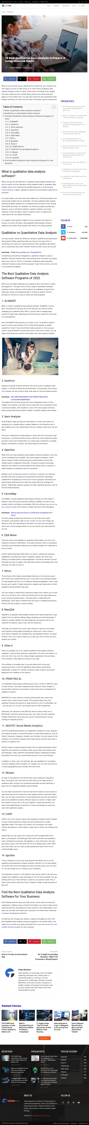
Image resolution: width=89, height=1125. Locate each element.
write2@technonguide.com (41, 1115)
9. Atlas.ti (13, 144)
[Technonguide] (7, 5)
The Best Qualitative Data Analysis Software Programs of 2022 (29, 117)
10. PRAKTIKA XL (17, 146)
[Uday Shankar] (7, 67)
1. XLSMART (13, 121)
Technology (23, 1020)
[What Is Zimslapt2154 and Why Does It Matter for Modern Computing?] (27, 1015)
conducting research (20, 474)
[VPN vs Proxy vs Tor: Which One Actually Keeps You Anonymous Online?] (35, 1070)
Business (40, 1020)
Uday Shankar (16, 68)
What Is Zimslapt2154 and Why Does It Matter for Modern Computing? (26, 1027)
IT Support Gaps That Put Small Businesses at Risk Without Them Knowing (74, 124)
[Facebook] (79, 1)
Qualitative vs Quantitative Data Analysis (22, 113)
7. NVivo (11, 138)
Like (86, 226)
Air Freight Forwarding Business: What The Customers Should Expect (46, 956)
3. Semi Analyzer (16, 127)
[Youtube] (79, 1103)
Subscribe (83, 238)
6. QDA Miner (14, 135)
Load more (43, 1038)
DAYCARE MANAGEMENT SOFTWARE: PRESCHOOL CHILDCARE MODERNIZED (29, 398)
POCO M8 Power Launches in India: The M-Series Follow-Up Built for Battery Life (74, 108)
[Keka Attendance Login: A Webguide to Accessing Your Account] (62, 1015)
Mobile (4, 1020)
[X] (86, 1)
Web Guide (58, 1020)
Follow (84, 232)
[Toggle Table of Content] (52, 107)
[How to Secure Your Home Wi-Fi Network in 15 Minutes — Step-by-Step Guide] (35, 1058)
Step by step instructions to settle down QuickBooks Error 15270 (31, 514)
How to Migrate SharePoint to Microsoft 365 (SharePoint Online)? (77, 1027)
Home (3, 12)
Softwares (10, 12)
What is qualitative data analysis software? (22, 110)
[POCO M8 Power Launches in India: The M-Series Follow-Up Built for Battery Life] (9, 1015)
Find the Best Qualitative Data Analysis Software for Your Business (29, 161)
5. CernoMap (14, 133)
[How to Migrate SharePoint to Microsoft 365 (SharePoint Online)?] (79, 1015)
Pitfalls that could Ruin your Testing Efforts (26, 252)
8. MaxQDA (13, 141)
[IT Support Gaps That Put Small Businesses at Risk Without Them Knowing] (44, 1015)
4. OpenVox (13, 130)
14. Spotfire (14, 158)
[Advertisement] (74, 88)
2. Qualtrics (13, 124)
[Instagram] (82, 1)
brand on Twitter (16, 261)
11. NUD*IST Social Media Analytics (24, 149)
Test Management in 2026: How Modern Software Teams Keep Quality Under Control (75, 185)
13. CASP (13, 155)
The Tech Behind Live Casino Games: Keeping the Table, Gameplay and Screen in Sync (75, 155)
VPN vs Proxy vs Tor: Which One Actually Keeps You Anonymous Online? (49, 1070)
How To (74, 1020)
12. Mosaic (13, 152)
